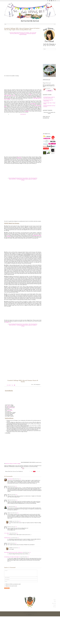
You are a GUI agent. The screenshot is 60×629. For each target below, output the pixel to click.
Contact (54, 605)
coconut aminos (9, 410)
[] (7, 385)
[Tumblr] (35, 471)
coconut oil (9, 405)
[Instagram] (51, 0)
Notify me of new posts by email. (11, 585)
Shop (55, 601)
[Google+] (55, 0)
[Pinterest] (53, 0)
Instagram (27, 111)
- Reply (16, 486)
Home (55, 599)
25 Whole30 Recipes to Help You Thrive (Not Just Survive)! (49, 98)
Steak (30, 94)
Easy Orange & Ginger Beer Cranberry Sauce (48, 100)
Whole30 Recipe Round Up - (7, 537)
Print (32, 384)
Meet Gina (54, 603)
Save (34, 471)
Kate (8, 506)
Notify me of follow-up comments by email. (13, 584)
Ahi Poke (8, 236)
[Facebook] (47, 0)
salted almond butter (11, 407)
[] (14, 385)
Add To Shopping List (37, 384)
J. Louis (36, 612)
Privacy (54, 606)
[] (9, 385)
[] (11, 385)
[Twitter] (49, 0)
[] (13, 385)
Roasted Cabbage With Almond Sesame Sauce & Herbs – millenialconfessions (13, 552)
